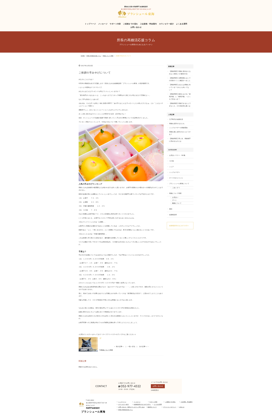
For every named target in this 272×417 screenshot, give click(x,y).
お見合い (175, 197)
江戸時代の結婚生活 (176, 119)
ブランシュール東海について (179, 183)
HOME (83, 56)
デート (174, 200)
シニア (171, 166)
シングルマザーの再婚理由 (178, 127)
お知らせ (181, 407)
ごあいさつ (176, 187)
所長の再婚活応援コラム (93, 56)
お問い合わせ (136, 27)
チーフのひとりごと (176, 178)
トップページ (90, 24)
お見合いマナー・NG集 (177, 155)
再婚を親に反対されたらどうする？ (180, 133)
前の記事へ (120, 346)
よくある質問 (181, 24)
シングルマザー (174, 172)
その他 (171, 161)
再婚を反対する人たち (177, 123)
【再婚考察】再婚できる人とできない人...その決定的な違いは (180, 105)
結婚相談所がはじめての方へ (179, 225)
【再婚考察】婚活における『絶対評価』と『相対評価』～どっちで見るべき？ (180, 96)
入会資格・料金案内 (148, 24)
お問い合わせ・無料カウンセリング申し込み (131, 407)
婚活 (170, 209)
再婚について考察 (108, 56)
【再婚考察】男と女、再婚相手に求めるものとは (180, 140)
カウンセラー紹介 (166, 24)
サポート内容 (115, 24)
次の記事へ (143, 346)
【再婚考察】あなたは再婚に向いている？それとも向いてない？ (180, 87)
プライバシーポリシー (169, 407)
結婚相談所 (173, 214)
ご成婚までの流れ (130, 24)
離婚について (176, 203)
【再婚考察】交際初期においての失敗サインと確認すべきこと (180, 79)
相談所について (152, 407)
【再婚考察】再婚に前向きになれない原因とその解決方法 (180, 73)
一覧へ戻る (131, 346)
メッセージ (102, 24)
